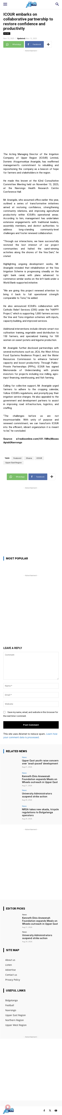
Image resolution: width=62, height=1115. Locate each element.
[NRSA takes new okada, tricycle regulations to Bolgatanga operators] (11, 811)
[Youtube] (56, 1111)
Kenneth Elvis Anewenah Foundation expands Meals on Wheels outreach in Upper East (40, 779)
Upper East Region (13, 463)
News (6, 33)
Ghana (29, 458)
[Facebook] (44, 1111)
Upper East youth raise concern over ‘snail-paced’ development (40, 762)
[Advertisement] (31, 83)
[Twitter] (50, 1111)
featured (17, 458)
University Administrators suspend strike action (37, 795)
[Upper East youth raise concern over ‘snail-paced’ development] (11, 762)
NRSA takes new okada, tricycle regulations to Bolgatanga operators (40, 812)
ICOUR (39, 458)
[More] (48, 44)
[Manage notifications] (7, 1107)
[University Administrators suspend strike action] (11, 795)
